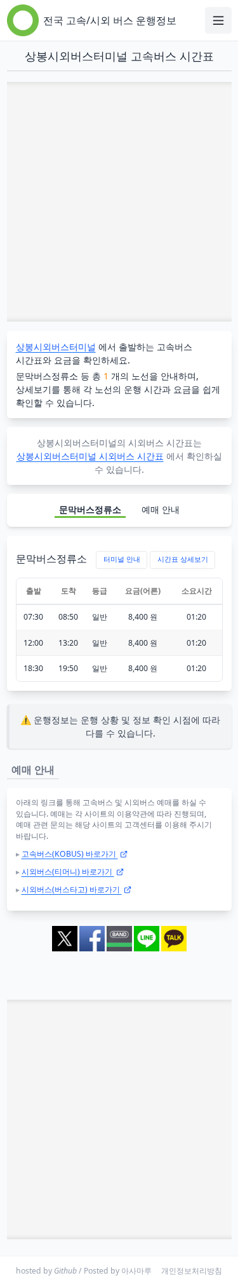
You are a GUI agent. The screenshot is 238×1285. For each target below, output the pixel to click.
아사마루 (136, 1270)
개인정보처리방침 (191, 1270)
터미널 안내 (121, 559)
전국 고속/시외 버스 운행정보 (109, 20)
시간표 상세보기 (182, 559)
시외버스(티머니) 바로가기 (68, 871)
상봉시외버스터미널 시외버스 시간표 (90, 456)
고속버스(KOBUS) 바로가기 (70, 853)
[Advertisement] (119, 202)
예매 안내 (161, 509)
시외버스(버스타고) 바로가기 (72, 889)
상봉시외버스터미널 (56, 347)
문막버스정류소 (90, 509)
